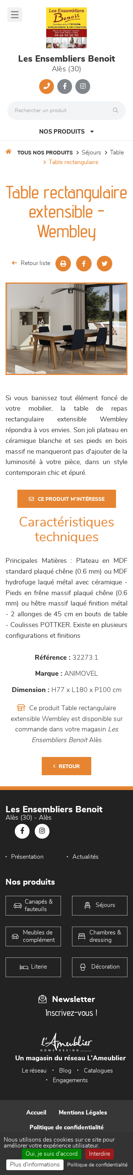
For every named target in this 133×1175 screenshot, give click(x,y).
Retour (69, 766)
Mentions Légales (83, 1113)
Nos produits (62, 132)
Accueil (36, 1113)
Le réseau (34, 1071)
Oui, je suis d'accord (51, 1154)
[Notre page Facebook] (64, 86)
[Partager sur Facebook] (84, 263)
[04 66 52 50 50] (46, 86)
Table (117, 153)
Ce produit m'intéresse (71, 499)
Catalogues (98, 1071)
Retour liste (35, 263)
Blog (65, 1071)
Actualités (85, 857)
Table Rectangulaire (73, 162)
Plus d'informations (35, 1165)
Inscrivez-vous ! (71, 1012)
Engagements (70, 1080)
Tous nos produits (45, 153)
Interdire (99, 1154)
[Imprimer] (63, 263)
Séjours (91, 153)
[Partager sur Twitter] (104, 263)
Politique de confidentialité (67, 1127)
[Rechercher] (117, 110)
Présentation (27, 857)
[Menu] (14, 14)
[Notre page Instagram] (82, 86)
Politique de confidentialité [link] (97, 1165)
